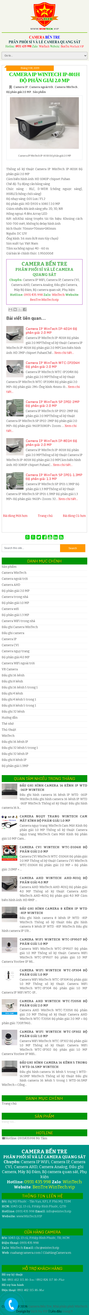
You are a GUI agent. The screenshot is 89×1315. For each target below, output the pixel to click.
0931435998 (27, 1138)
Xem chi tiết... (64, 353)
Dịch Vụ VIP (40, 1311)
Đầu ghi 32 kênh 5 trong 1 (20, 748)
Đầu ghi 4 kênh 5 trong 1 (19, 699)
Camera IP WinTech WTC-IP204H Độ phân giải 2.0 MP (53, 364)
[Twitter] (39, 537)
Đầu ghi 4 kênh (12, 693)
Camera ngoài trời (41, 87)
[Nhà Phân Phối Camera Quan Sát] (28, 537)
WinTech (58, 295)
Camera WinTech (66, 87)
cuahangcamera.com (25, 1253)
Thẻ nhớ (8, 724)
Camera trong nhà (15, 597)
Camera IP (21, 87)
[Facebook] (45, 537)
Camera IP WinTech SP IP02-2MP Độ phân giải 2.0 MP (52, 403)
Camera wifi (10, 609)
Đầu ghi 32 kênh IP (15, 754)
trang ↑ (67, 1311)
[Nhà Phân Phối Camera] (34, 537)
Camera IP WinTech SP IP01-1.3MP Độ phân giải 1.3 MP (54, 476)
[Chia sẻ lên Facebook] (24, 309)
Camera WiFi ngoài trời (18, 663)
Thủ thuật (9, 730)
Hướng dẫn (9, 717)
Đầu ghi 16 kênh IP (15, 742)
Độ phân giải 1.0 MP (15, 603)
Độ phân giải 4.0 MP (16, 657)
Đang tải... (9, 1122)
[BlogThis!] (15, 309)
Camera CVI (10, 645)
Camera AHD (11, 585)
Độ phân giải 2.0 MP (19, 92)
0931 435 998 (33, 295)
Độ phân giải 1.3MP (15, 766)
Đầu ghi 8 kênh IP (14, 760)
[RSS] (61, 537)
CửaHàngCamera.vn (57, 1253)
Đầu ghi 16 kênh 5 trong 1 (20, 687)
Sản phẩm (39, 92)
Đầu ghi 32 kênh (13, 711)
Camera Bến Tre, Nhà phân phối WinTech (57, 1306)
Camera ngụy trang (15, 651)
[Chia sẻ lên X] (20, 309)
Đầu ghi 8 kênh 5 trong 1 (19, 705)
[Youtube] (50, 537)
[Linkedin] (56, 537)
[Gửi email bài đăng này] (10, 309)
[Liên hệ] (10, 1308)
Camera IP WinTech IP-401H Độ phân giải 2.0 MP (51, 330)
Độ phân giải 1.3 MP (15, 615)
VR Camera (10, 669)
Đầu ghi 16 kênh (13, 675)
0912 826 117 (45, 1279)
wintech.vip (47, 1248)
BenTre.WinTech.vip (44, 300)
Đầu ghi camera (13, 633)
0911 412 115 (16, 1279)
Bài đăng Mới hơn (15, 516)
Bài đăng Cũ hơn (74, 516)
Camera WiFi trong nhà (18, 621)
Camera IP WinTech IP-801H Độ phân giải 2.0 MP (51, 442)
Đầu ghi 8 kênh (12, 681)
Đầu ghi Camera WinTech (20, 627)
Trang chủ (45, 516)
